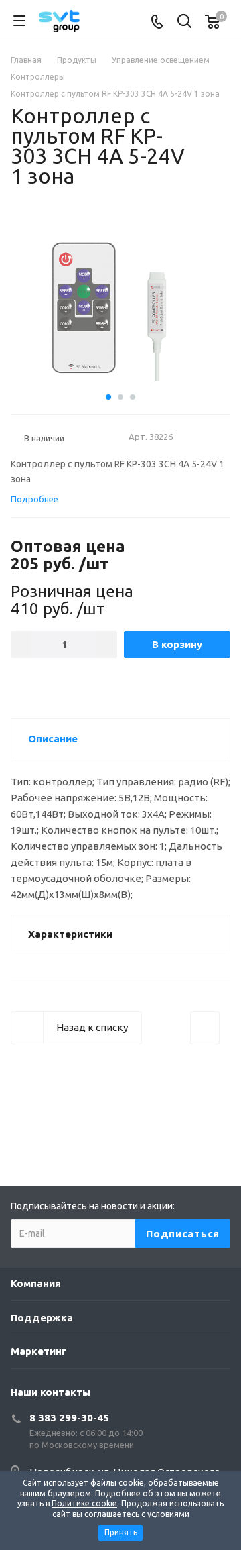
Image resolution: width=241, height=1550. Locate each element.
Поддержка (42, 1317)
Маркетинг (38, 1351)
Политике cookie (84, 1503)
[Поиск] (184, 22)
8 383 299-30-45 (69, 1417)
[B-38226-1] (120, 307)
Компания (36, 1283)
